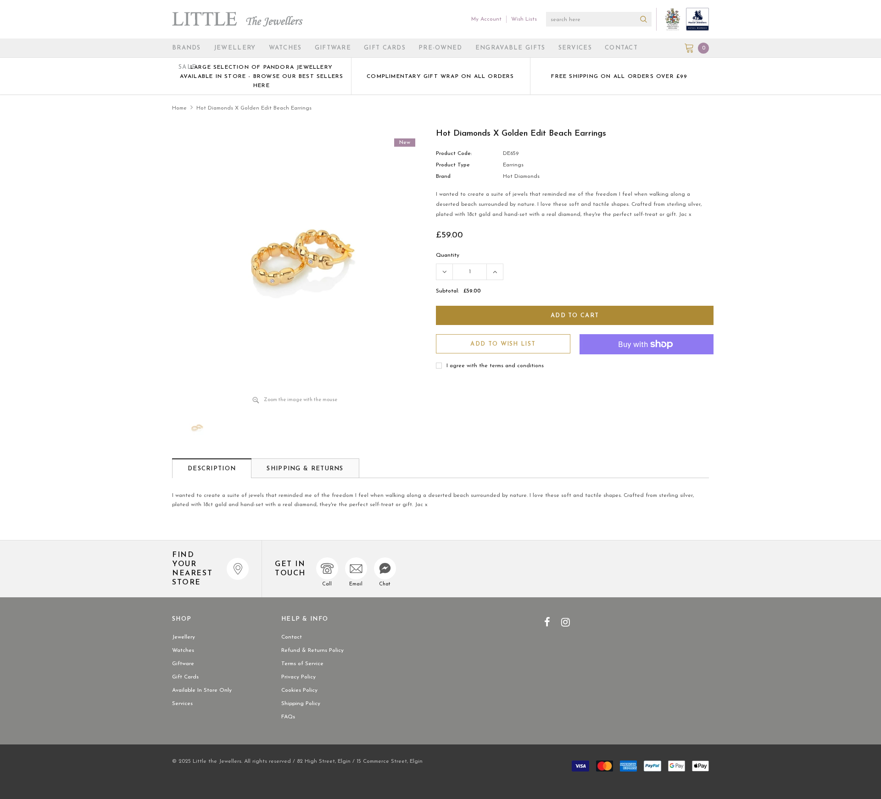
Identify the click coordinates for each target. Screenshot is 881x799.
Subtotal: (447, 291)
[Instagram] (565, 622)
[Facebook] (547, 622)
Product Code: (454, 153)
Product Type (453, 165)
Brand (443, 176)
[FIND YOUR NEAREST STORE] (238, 569)
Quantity (447, 255)
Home (179, 108)
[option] (261, 76)
